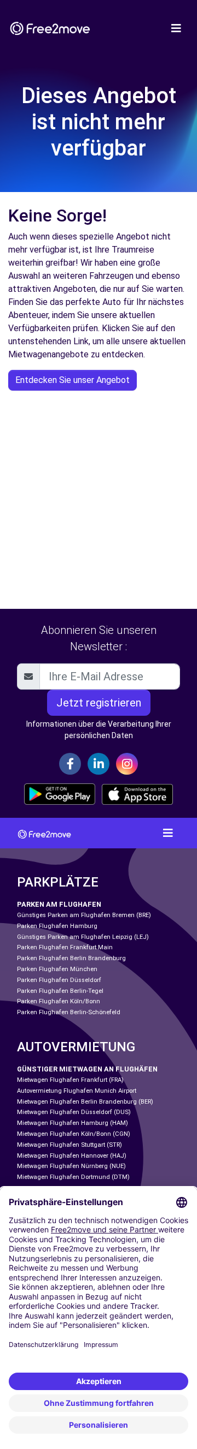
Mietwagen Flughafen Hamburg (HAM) (72, 1123)
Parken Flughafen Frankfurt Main (65, 947)
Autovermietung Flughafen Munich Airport (76, 1090)
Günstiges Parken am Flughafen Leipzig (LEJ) (83, 937)
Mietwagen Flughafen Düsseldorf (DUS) (74, 1112)
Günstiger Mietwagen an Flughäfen (87, 1069)
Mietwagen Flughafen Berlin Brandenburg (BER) (85, 1101)
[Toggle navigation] (176, 28)
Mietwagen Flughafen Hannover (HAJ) (71, 1155)
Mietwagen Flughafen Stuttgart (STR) (69, 1144)
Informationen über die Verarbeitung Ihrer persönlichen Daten (98, 730)
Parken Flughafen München (57, 969)
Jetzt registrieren (98, 702)
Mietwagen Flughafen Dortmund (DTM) (73, 1177)
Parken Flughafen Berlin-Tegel (60, 991)
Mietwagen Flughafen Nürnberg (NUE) (71, 1166)
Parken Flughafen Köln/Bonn (58, 1001)
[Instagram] (127, 764)
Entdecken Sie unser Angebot (72, 380)
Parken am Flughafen (59, 904)
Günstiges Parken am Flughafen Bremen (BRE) (84, 915)
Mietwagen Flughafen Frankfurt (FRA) (70, 1079)
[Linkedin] (98, 764)
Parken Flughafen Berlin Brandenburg (71, 958)
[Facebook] (70, 764)
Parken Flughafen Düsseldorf (59, 980)
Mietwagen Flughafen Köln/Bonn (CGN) (73, 1133)
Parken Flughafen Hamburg (57, 926)
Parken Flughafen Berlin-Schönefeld (68, 1012)
